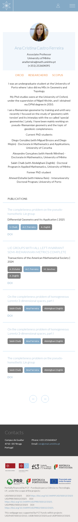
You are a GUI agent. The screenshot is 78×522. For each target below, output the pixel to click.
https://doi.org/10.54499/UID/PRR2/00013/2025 (29, 507)
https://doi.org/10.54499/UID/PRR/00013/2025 (28, 501)
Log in (58, 6)
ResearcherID (38, 75)
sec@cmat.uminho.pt (49, 443)
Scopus (57, 75)
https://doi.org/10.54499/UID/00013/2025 (51, 495)
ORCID (19, 75)
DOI (10, 234)
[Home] (6, 5)
